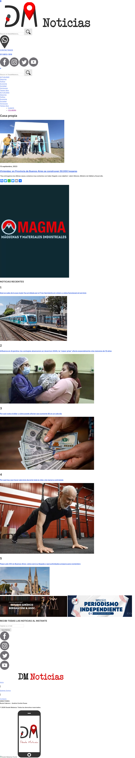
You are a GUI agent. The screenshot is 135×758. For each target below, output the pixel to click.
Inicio (2, 682)
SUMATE (11, 108)
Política (2, 81)
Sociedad (3, 86)
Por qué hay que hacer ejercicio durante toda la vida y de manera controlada (31, 480)
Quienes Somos (5, 690)
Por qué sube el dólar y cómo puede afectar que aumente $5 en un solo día (31, 414)
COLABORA (12, 110)
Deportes (3, 79)
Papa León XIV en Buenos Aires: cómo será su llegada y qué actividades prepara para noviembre (40, 564)
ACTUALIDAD (4, 77)
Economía (3, 84)
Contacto (3, 699)
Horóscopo (4, 88)
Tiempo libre (4, 90)
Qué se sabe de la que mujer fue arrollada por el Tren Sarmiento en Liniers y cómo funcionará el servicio (43, 293)
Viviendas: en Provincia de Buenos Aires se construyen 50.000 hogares (38, 171)
